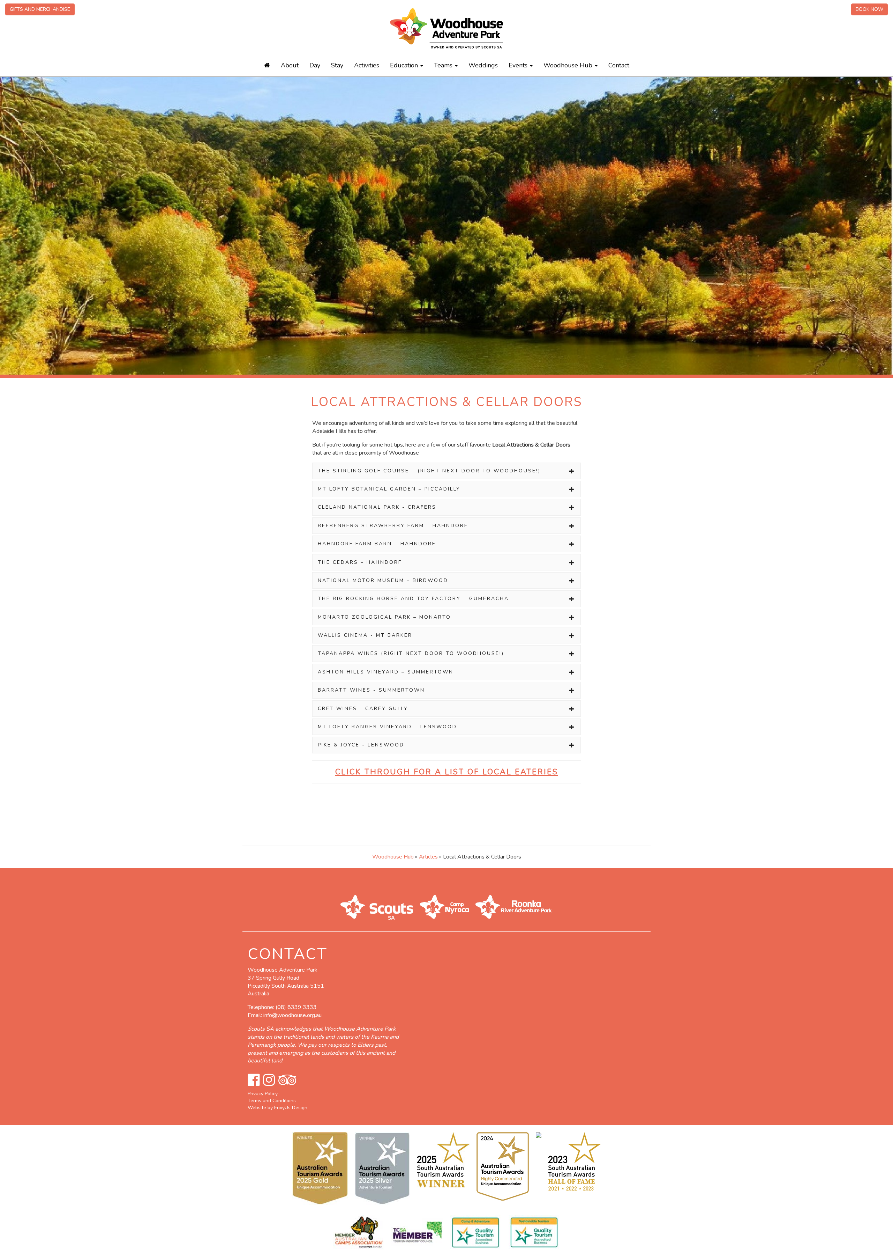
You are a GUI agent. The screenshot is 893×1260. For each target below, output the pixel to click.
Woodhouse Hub (393, 857)
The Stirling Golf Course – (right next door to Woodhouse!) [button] (429, 470)
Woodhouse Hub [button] (568, 65)
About (290, 65)
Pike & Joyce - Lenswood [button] (361, 745)
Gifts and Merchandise (40, 9)
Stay (337, 65)
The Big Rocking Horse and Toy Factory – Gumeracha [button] (413, 598)
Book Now (869, 9)
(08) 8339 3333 (296, 1007)
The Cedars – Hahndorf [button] (360, 562)
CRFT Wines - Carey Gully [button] (363, 708)
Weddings (483, 65)
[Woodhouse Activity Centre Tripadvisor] (287, 1080)
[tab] (446, 471)
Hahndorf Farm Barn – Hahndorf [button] (377, 543)
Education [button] (405, 65)
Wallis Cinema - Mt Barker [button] (365, 635)
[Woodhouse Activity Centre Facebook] (254, 1080)
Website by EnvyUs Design (277, 1107)
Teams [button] (444, 65)
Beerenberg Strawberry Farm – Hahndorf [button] (393, 525)
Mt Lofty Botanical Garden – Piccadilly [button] (389, 489)
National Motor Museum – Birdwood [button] (383, 580)
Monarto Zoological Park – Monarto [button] (384, 617)
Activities (366, 65)
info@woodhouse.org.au (292, 1015)
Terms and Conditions (272, 1100)
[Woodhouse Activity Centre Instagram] (269, 1080)
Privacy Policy (263, 1093)
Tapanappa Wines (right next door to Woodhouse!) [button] (411, 653)
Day (314, 65)
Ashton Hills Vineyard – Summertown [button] (385, 672)
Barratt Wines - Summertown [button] (371, 690)
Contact (618, 65)
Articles (428, 857)
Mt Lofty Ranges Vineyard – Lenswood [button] (387, 726)
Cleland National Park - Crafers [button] (377, 507)
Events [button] (519, 65)
